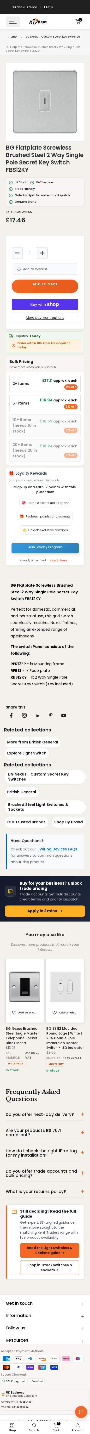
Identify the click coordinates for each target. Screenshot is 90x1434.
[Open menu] (13, 22)
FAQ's (48, 7)
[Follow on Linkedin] (37, 715)
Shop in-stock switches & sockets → (49, 1267)
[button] (45, 102)
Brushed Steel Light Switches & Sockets (38, 807)
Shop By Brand (68, 822)
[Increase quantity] (42, 253)
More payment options (45, 317)
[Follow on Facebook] (11, 715)
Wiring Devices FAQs (58, 849)
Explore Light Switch (26, 753)
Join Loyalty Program (45, 547)
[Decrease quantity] (17, 253)
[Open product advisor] (81, 1412)
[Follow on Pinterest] (50, 715)
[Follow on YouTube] (63, 715)
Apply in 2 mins (42, 910)
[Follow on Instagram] (24, 715)
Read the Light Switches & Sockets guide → (49, 1250)
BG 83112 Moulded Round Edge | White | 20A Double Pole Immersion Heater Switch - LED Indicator (65, 1038)
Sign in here (58, 560)
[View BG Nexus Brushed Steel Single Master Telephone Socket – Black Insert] (25, 991)
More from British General (32, 742)
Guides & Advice (24, 7)
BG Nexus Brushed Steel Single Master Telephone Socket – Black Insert (23, 1035)
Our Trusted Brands (26, 822)
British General (21, 792)
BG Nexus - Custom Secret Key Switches (53, 37)
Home (13, 37)
